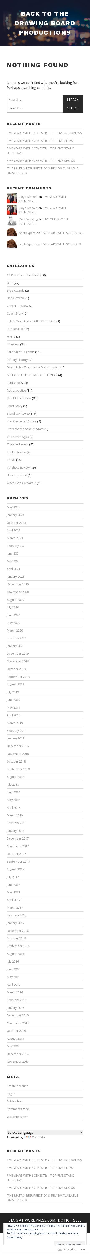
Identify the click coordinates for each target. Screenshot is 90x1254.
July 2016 (13, 961)
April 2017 (13, 900)
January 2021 (15, 576)
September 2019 (18, 677)
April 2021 (13, 569)
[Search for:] (45, 99)
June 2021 (13, 553)
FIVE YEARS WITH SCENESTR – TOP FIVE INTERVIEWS (44, 133)
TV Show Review (18, 467)
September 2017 (18, 861)
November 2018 (18, 754)
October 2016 (16, 938)
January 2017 (15, 923)
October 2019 (16, 669)
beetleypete (27, 233)
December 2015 (18, 1015)
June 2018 (13, 792)
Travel (11, 460)
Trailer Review (16, 452)
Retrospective (16, 390)
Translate (38, 1137)
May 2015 (13, 1046)
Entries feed (15, 1101)
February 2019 (16, 731)
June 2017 (13, 885)
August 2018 (15, 777)
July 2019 (13, 692)
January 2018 (15, 831)
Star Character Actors (21, 421)
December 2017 (18, 838)
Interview (13, 344)
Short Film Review (19, 398)
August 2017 (15, 869)
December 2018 (18, 746)
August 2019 (15, 684)
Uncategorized (17, 475)
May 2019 (13, 707)
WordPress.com (17, 1117)
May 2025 (13, 507)
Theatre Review (17, 444)
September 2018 (18, 769)
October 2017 (16, 854)
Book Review (15, 298)
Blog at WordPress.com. (32, 1220)
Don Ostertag (28, 219)
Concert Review (17, 306)
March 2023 (15, 538)
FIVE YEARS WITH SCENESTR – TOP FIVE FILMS (40, 141)
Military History (17, 360)
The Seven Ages (18, 437)
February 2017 (16, 915)
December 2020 (18, 584)
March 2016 (15, 992)
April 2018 (13, 808)
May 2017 (13, 892)
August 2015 (15, 1038)
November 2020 (18, 592)
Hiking (11, 336)
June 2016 (13, 969)
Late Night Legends (20, 352)
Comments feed (18, 1109)
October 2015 (16, 1031)
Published (13, 383)
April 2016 (13, 985)
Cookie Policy (15, 1237)
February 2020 (16, 638)
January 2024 (15, 515)
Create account (17, 1086)
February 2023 (16, 546)
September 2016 (18, 946)
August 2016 (15, 954)
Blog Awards (15, 290)
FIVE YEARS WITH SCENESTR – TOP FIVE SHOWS (41, 161)
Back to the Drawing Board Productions (45, 23)
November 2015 (18, 1023)
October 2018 (16, 761)
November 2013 (18, 1062)
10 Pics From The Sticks (23, 275)
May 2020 (13, 623)
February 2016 (16, 1000)
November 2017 (18, 846)
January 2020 (15, 646)
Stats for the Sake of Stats (25, 429)
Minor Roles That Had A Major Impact (33, 367)
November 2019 (18, 661)
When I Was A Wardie (21, 483)
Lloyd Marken (28, 197)
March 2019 (15, 723)
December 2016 (18, 931)
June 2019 (13, 700)
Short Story (14, 406)
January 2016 (15, 1008)
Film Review (15, 329)
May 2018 (13, 800)
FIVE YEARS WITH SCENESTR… (62, 233)
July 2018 (13, 784)
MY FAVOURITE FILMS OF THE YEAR (32, 375)
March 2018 (15, 815)
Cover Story (15, 313)
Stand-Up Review (18, 414)
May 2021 (13, 561)
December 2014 (18, 1054)
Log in (11, 1094)
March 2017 (15, 907)
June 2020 (13, 615)
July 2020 (13, 607)
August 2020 (15, 600)
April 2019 (13, 715)
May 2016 (13, 977)
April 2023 (13, 530)
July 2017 (13, 877)
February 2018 (16, 823)
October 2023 (16, 523)
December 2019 (18, 654)
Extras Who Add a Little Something (31, 321)
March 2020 (15, 630)
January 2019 (15, 738)
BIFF (10, 283)
